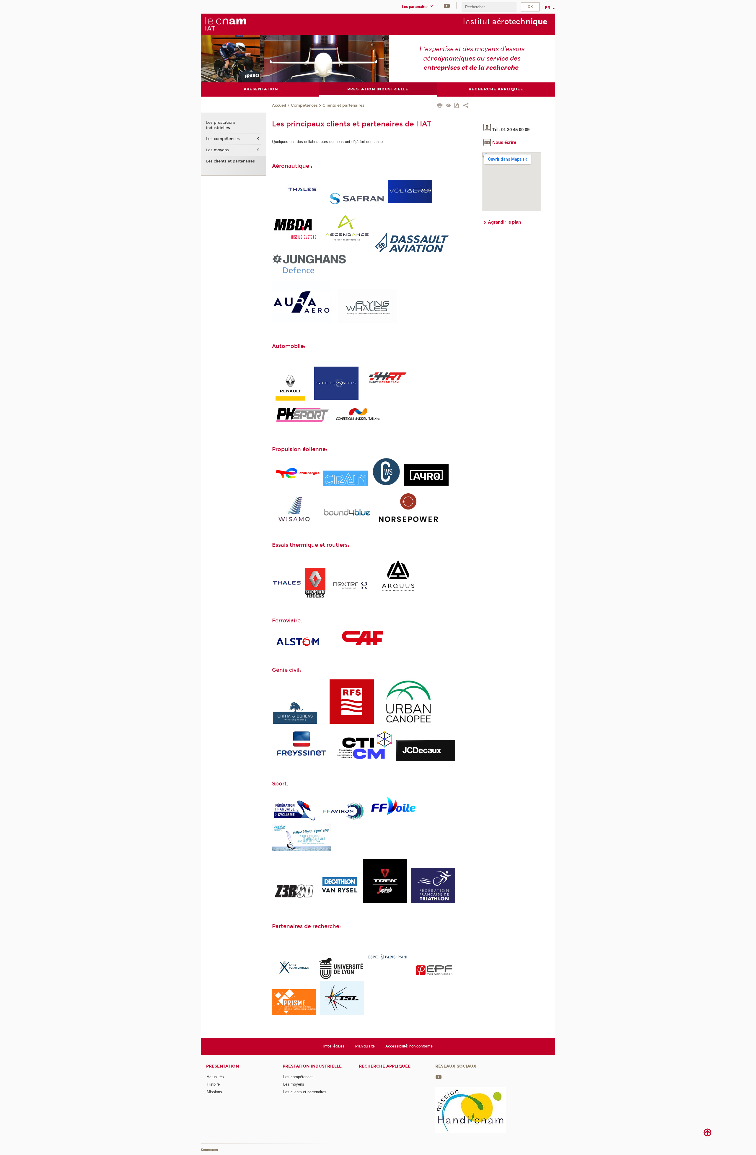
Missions (214, 1092)
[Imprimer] (439, 106)
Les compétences (223, 138)
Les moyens (217, 150)
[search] (489, 7)
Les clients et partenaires (230, 161)
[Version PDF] (457, 106)
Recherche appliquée (384, 1066)
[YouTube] (447, 5)
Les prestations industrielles (221, 125)
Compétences (304, 105)
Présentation (222, 1066)
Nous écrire (504, 142)
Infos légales (334, 1046)
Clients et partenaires (343, 105)
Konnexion (209, 1150)
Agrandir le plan (504, 222)
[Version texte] (448, 106)
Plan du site (365, 1046)
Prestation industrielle (312, 1066)
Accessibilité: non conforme (409, 1046)
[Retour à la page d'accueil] (225, 24)
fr (547, 7)
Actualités (215, 1077)
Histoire (213, 1084)
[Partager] (465, 106)
